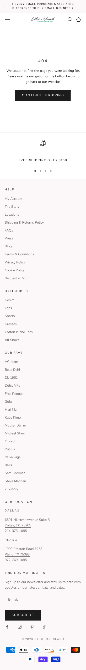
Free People (13, 393)
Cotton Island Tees (19, 332)
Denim (9, 300)
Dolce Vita (12, 385)
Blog (8, 246)
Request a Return (18, 278)
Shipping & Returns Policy (24, 222)
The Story (12, 206)
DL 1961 (11, 377)
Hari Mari (11, 409)
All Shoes (12, 340)
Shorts (10, 316)
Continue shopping (43, 95)
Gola (8, 401)
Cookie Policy (15, 270)
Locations (12, 214)
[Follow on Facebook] (7, 626)
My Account (13, 198)
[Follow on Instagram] (19, 626)
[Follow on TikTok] (44, 626)
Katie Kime (13, 417)
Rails (8, 465)
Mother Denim (15, 425)
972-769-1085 (16, 560)
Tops (8, 308)
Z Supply (11, 489)
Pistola (10, 449)
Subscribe (23, 615)
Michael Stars (15, 433)
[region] (43, 151)
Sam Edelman (15, 473)
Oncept (10, 441)
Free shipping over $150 (43, 160)
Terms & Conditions (19, 254)
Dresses (11, 324)
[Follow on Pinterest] (32, 626)
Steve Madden (15, 481)
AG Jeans (12, 361)
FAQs (9, 230)
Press (9, 238)
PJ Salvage (13, 457)
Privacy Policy (15, 262)
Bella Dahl (12, 369)
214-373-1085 (16, 531)
